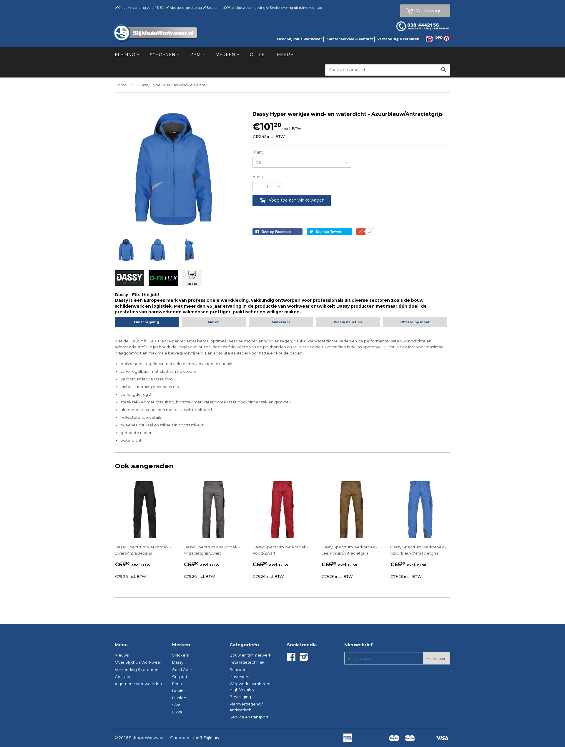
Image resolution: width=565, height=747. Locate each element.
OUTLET (258, 54)
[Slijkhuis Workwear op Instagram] (304, 659)
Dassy (177, 662)
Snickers (180, 655)
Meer (283, 54)
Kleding (125, 54)
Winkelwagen (429, 10)
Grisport (179, 676)
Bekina (179, 690)
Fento (178, 683)
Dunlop (179, 697)
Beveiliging (240, 696)
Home (121, 85)
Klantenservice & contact (349, 39)
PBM (196, 54)
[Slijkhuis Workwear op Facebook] (291, 659)
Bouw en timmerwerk (250, 655)
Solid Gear (182, 669)
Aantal (258, 176)
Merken (225, 54)
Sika (176, 705)
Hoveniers (239, 676)
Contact (122, 676)
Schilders (238, 669)
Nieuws (122, 655)
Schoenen (163, 54)
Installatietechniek (247, 662)
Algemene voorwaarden (138, 683)
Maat (257, 152)
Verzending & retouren (398, 39)
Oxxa (177, 712)
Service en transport (249, 717)
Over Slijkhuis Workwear (299, 39)
